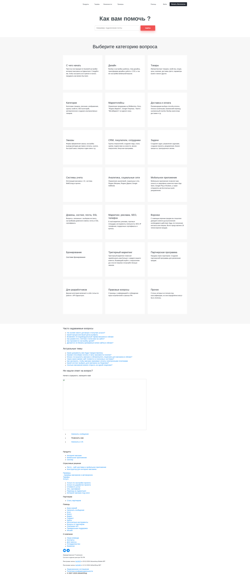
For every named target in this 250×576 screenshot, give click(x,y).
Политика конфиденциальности (80, 571)
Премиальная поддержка (77, 528)
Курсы (69, 520)
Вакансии (71, 546)
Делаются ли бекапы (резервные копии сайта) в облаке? (90, 343)
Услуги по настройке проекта (79, 483)
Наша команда (73, 538)
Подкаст (70, 518)
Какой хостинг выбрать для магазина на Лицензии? (88, 363)
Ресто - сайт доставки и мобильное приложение (86, 467)
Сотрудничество (73, 544)
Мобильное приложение (77, 458)
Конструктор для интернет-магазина (81, 469)
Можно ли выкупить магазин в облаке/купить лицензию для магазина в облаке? (99, 357)
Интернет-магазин (74, 456)
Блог (69, 512)
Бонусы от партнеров (75, 524)
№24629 (78, 561)
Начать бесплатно (178, 4)
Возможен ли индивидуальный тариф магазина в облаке (90, 337)
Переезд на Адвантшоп (76, 491)
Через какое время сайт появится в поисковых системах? (90, 359)
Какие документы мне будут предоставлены (85, 353)
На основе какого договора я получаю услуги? (86, 333)
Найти (147, 28)
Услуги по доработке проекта (79, 485)
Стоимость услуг (73, 487)
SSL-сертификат (73, 489)
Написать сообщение (75, 510)
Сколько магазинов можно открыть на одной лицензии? (89, 365)
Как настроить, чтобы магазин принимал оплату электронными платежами (97, 361)
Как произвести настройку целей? (80, 341)
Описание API (72, 526)
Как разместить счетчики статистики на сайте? (86, 339)
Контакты (70, 540)
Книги (69, 514)
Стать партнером (74, 501)
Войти (165, 4)
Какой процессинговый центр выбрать (82, 335)
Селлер (70, 460)
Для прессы (72, 542)
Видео (69, 516)
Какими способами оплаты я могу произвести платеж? (89, 355)
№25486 (78, 565)
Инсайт (70, 530)
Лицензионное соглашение (78, 569)
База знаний (72, 508)
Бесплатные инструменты (77, 522)
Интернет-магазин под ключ (78, 493)
